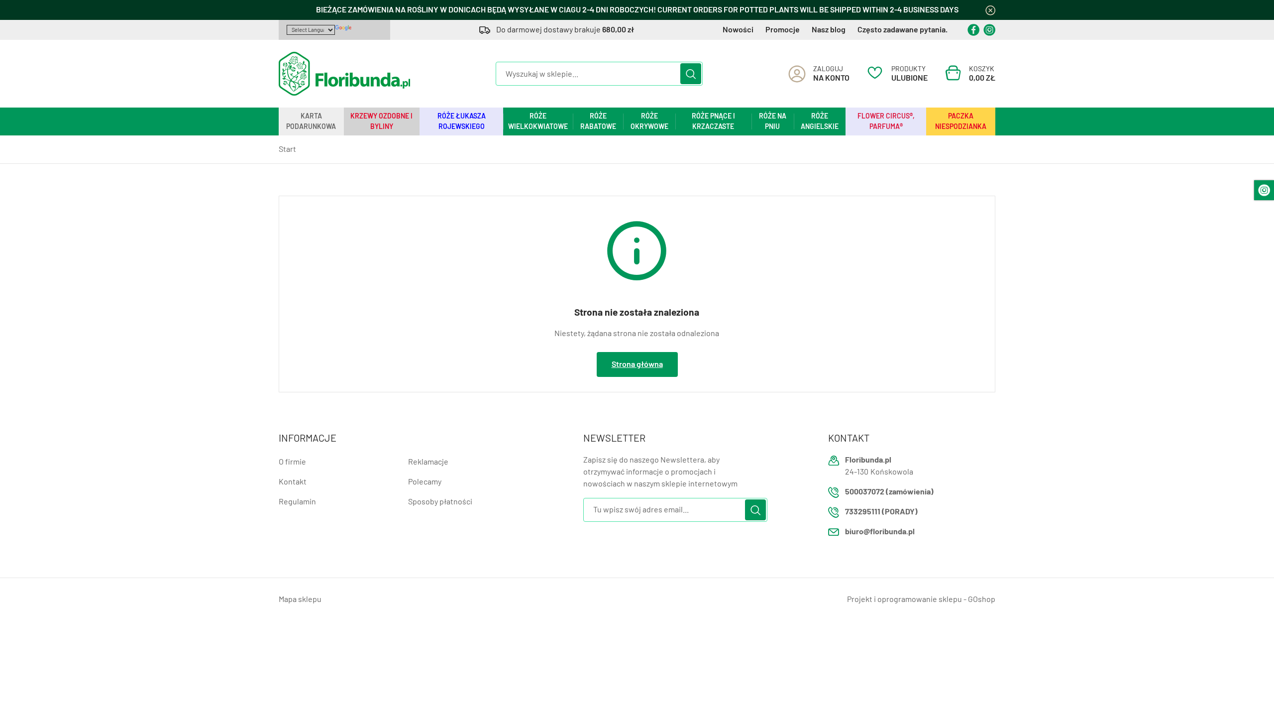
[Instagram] (989, 30)
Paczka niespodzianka (960, 121)
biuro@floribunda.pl (880, 531)
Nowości (738, 29)
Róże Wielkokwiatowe (538, 121)
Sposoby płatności (440, 501)
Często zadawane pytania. (902, 29)
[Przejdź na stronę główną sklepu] (344, 74)
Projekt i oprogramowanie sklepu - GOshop (921, 599)
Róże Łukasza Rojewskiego (461, 121)
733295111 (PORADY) (881, 511)
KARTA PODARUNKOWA (311, 121)
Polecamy (424, 482)
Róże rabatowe (598, 121)
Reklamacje (428, 462)
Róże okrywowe (649, 121)
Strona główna (637, 364)
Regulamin (297, 501)
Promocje (782, 29)
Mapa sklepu (300, 599)
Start (287, 149)
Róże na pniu (772, 121)
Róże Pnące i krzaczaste (713, 121)
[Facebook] (973, 30)
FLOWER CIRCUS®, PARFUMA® (886, 121)
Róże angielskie (820, 121)
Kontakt (293, 482)
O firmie (292, 462)
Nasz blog (829, 29)
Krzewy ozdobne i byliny (381, 121)
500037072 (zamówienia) (889, 491)
